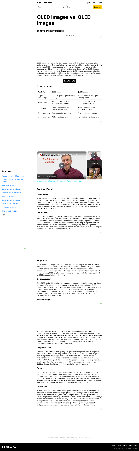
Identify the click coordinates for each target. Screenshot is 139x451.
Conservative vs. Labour (11, 200)
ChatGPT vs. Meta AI (10, 204)
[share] (82, 156)
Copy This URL (69, 81)
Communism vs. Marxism (11, 193)
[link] (40, 155)
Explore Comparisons (93, 3)
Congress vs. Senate (9, 207)
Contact (113, 445)
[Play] (94, 172)
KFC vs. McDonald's (9, 211)
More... (4, 215)
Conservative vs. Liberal (11, 189)
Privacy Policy (133, 445)
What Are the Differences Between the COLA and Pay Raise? (61, 154)
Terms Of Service (122, 445)
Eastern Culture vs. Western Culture (12, 181)
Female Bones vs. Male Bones (13, 176)
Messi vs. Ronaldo (8, 196)
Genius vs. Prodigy (9, 185)
